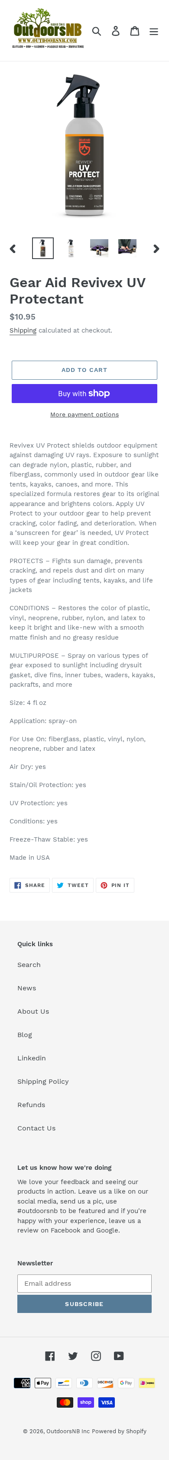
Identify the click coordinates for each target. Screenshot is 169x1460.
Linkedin (31, 1058)
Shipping (23, 330)
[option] (43, 248)
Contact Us (36, 1128)
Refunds (31, 1105)
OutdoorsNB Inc (68, 1431)
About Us (33, 1011)
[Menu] (153, 30)
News (26, 988)
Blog (24, 1035)
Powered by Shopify (119, 1431)
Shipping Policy (43, 1081)
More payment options (84, 414)
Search (29, 965)
